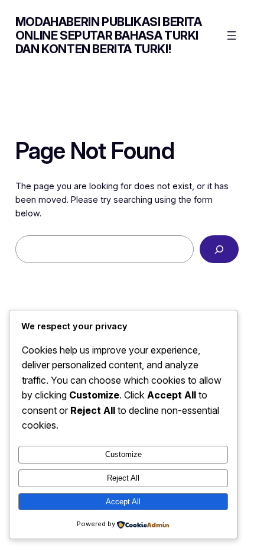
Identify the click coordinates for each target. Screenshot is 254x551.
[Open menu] (231, 35)
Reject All (123, 478)
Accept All (123, 501)
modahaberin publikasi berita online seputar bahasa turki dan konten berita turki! (108, 35)
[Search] (219, 249)
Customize (123, 454)
